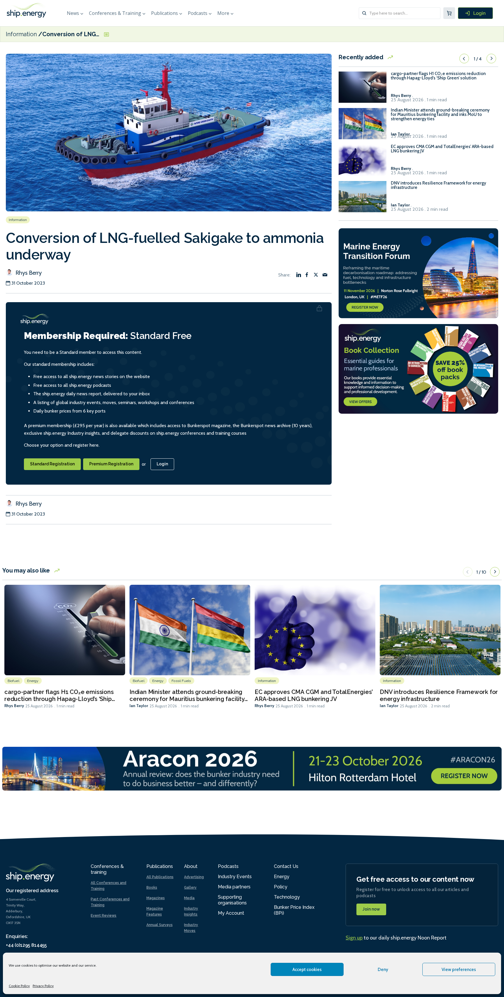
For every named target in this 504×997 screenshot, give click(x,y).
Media (189, 898)
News (73, 13)
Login (162, 464)
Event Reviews (103, 916)
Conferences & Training (115, 13)
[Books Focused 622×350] (418, 368)
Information (21, 34)
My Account (231, 913)
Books (151, 887)
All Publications (160, 877)
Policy (280, 887)
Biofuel (13, 681)
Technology (287, 897)
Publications (164, 13)
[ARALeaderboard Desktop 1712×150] (252, 768)
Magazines (155, 898)
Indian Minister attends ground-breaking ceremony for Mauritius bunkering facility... (189, 695)
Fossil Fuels (181, 681)
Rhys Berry (28, 272)
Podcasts (197, 13)
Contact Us (286, 866)
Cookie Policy (19, 986)
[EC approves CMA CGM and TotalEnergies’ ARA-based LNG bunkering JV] (362, 163)
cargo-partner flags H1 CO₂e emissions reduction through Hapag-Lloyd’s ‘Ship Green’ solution (438, 76)
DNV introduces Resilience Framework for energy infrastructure (438, 185)
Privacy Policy (43, 986)
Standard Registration (52, 464)
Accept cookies (307, 969)
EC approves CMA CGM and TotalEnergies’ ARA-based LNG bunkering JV (442, 149)
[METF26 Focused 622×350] (418, 272)
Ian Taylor (139, 705)
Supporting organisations (232, 900)
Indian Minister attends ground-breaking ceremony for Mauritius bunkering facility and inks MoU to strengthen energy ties (440, 114)
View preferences (459, 969)
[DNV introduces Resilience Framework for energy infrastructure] (362, 199)
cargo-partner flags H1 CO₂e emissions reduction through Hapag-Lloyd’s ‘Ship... (59, 695)
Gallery (190, 887)
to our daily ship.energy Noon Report (396, 938)
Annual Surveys (159, 925)
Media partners (234, 887)
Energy (33, 681)
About (190, 866)
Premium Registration (111, 464)
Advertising (194, 877)
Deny (383, 969)
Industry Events (235, 876)
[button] (464, 58)
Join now (371, 909)
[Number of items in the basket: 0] (449, 13)
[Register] (475, 13)
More (223, 13)
